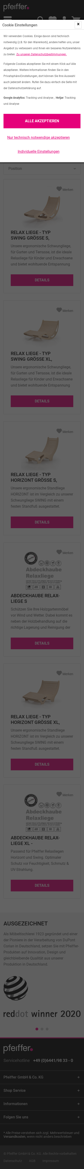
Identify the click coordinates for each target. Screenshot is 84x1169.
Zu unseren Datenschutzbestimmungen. (41, 54)
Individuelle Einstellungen (39, 151)
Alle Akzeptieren (42, 121)
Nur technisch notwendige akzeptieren (38, 137)
